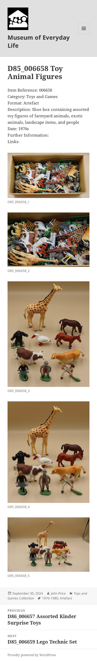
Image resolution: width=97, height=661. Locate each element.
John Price (58, 593)
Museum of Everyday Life (39, 41)
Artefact (66, 598)
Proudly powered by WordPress (32, 655)
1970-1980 (50, 598)
